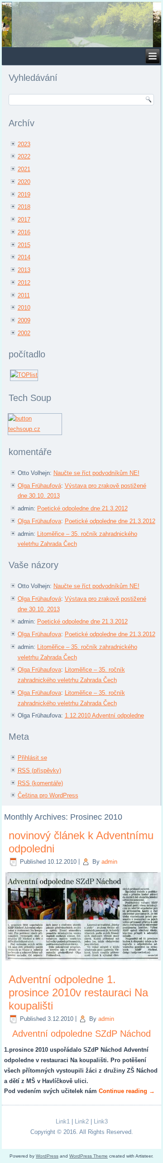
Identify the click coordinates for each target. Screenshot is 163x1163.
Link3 (101, 1121)
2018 (24, 206)
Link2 (82, 1121)
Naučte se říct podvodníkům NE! (96, 473)
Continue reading (127, 1091)
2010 (24, 307)
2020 (24, 181)
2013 (24, 270)
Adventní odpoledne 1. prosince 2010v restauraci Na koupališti (78, 992)
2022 (24, 156)
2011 (24, 295)
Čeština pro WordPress (48, 795)
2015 (24, 245)
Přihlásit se (32, 757)
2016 (24, 232)
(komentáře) (40, 783)
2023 (24, 144)
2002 (24, 333)
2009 (24, 320)
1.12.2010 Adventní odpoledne (104, 715)
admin (109, 861)
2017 (24, 219)
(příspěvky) (39, 770)
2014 (24, 257)
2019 (24, 194)
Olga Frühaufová (39, 485)
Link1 (63, 1121)
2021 (24, 169)
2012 (24, 282)
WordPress (47, 1155)
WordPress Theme (88, 1155)
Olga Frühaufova (39, 521)
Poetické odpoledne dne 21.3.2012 (82, 508)
